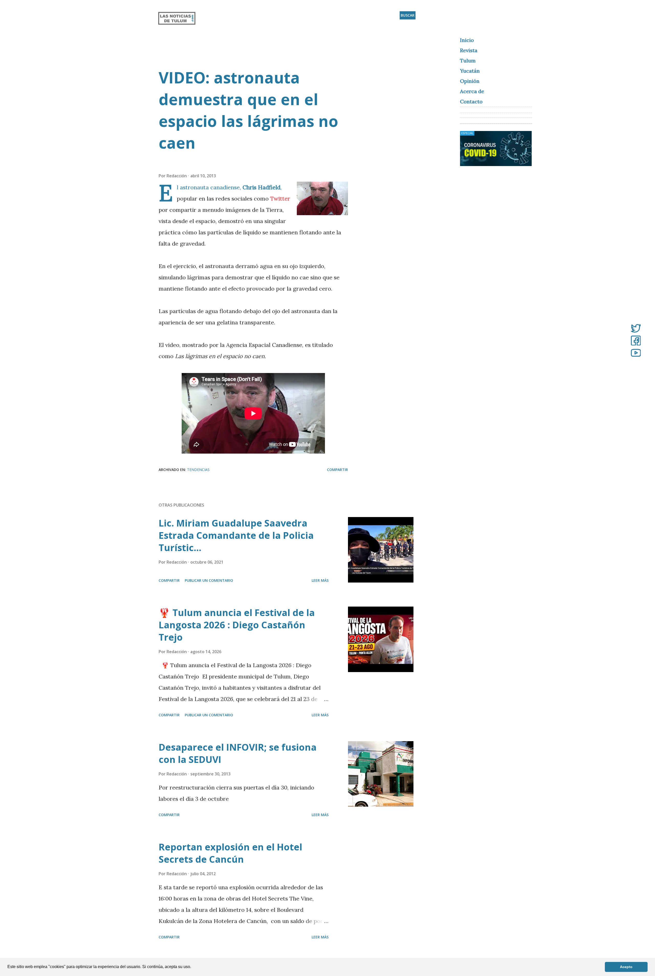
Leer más (320, 580)
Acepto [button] (626, 967)
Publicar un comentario (209, 580)
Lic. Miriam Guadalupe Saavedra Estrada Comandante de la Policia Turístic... (236, 535)
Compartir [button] (337, 469)
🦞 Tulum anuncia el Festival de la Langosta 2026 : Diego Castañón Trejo (237, 624)
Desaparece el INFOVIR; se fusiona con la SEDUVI (237, 753)
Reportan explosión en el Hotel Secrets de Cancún (230, 853)
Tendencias (198, 469)
